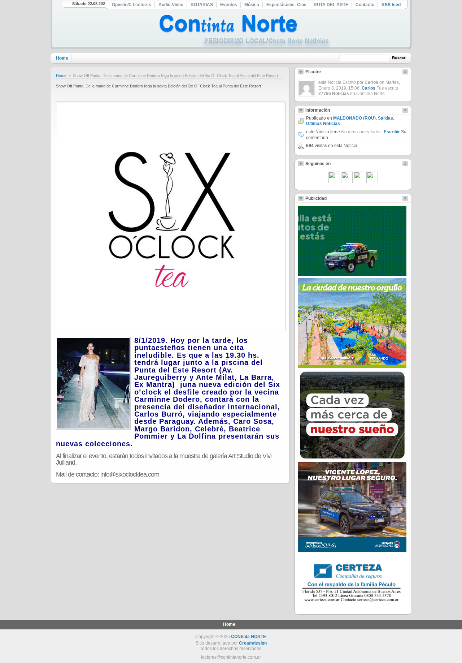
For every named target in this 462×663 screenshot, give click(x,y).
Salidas (385, 118)
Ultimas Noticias (323, 123)
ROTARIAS (202, 4)
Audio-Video (170, 4)
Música (251, 4)
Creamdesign (253, 643)
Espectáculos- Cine (286, 4)
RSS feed (391, 4)
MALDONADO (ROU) (354, 118)
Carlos (368, 88)
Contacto (365, 4)
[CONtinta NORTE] (245, 32)
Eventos (228, 4)
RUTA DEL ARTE (331, 4)
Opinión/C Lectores (131, 4)
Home (62, 58)
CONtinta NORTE (248, 636)
